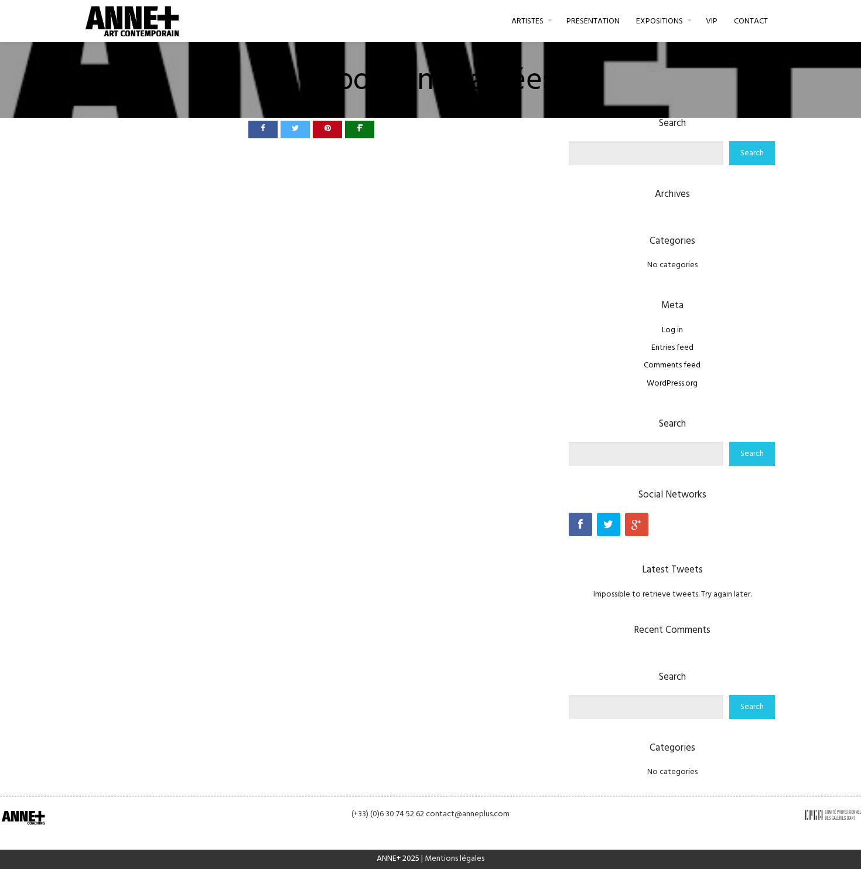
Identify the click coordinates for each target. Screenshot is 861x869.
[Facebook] (580, 524)
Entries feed (672, 348)
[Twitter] (608, 524)
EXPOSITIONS (659, 21)
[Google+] (636, 524)
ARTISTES (527, 21)
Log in (672, 330)
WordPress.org (672, 383)
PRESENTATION (593, 21)
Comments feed (672, 365)
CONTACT (751, 21)
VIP (712, 21)
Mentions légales (454, 858)
